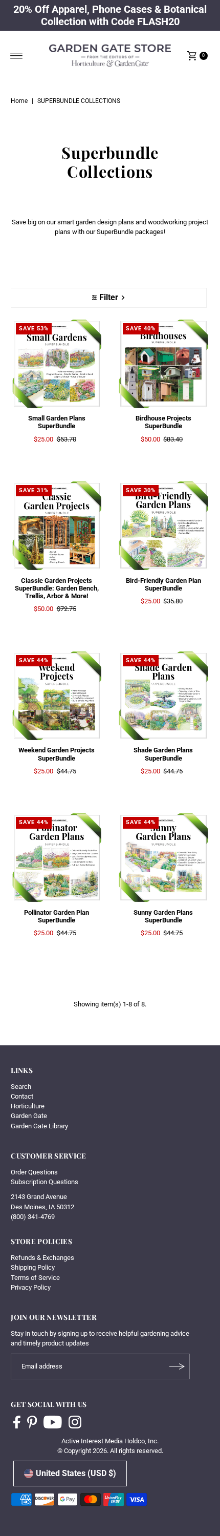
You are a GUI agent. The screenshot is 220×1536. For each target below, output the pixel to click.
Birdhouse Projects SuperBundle (163, 422)
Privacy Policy (31, 1287)
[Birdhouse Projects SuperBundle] (163, 364)
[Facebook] (16, 1423)
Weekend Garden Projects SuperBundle (56, 754)
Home (19, 100)
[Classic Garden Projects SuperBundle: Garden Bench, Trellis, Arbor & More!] (56, 526)
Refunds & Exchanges (42, 1257)
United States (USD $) (76, 1473)
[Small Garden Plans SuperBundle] (56, 364)
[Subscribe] (177, 1366)
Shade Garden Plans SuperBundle (163, 754)
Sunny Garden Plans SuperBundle (163, 916)
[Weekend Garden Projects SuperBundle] (56, 696)
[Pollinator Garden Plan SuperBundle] (56, 857)
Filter (108, 297)
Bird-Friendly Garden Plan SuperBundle (163, 584)
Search (21, 1086)
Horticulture (28, 1106)
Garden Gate (29, 1116)
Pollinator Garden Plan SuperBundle (56, 916)
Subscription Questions (44, 1182)
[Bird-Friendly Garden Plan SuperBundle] (163, 526)
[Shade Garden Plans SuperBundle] (163, 696)
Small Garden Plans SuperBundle (56, 422)
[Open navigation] (17, 56)
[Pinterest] (32, 1423)
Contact (22, 1096)
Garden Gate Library (39, 1126)
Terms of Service (35, 1277)
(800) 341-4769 (33, 1217)
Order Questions (34, 1172)
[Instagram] (75, 1423)
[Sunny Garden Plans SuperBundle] (163, 857)
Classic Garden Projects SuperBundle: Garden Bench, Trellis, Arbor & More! (57, 588)
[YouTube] (52, 1423)
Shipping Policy (33, 1267)
